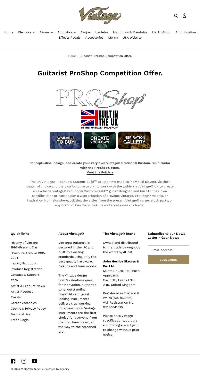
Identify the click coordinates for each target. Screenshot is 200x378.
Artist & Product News (28, 286)
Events (16, 297)
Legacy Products (23, 263)
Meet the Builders (100, 172)
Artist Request (22, 291)
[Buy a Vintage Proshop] (65, 149)
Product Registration (27, 269)
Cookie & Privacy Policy (28, 308)
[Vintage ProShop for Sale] (134, 149)
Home (72, 56)
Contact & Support (25, 274)
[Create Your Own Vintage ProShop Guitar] (100, 149)
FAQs (15, 280)
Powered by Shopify (57, 368)
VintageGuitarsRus (32, 368)
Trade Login (20, 320)
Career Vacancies (24, 303)
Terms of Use (20, 314)
